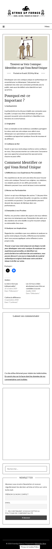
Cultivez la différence (13, 297)
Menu (47, 26)
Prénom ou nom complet (17, 494)
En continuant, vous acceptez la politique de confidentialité (22, 512)
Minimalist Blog (40, 544)
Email (7, 503)
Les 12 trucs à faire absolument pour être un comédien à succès (35, 286)
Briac (36, 73)
